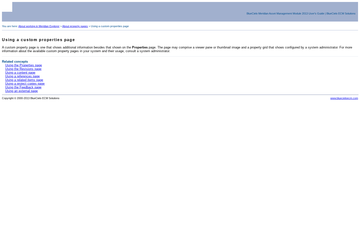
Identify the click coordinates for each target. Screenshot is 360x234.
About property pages (75, 26)
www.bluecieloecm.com (344, 98)
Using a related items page (24, 80)
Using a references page (22, 76)
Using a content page (20, 72)
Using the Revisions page (23, 69)
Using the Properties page (23, 65)
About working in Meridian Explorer (39, 26)
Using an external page (21, 91)
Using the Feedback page (23, 87)
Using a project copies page (25, 83)
